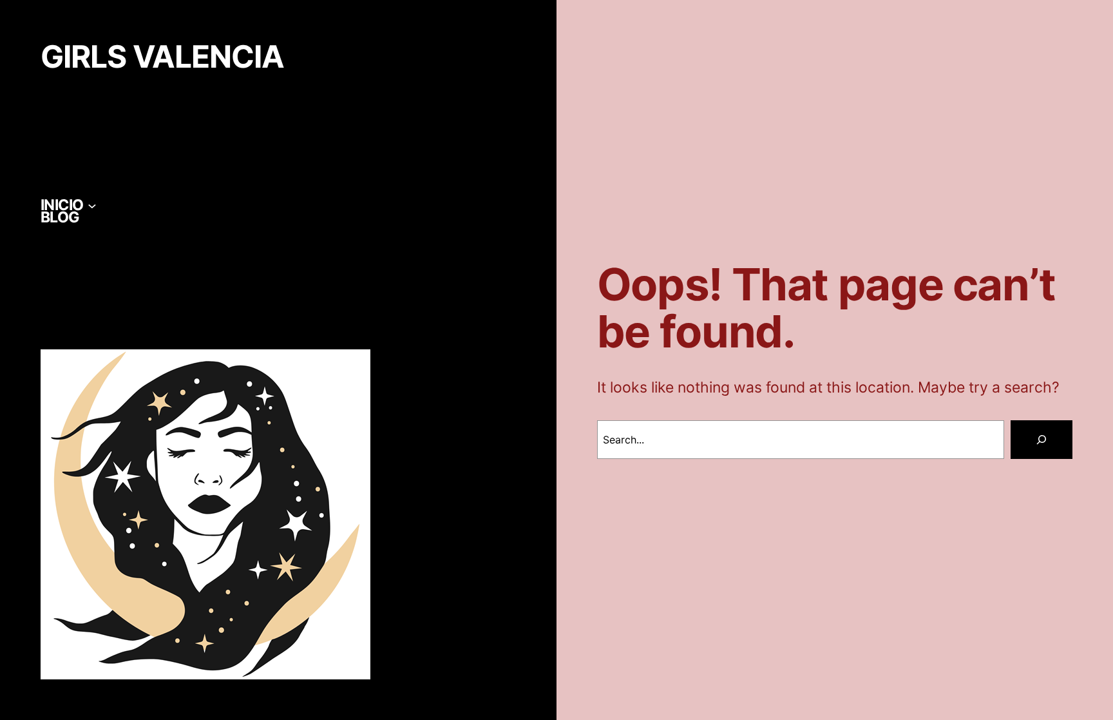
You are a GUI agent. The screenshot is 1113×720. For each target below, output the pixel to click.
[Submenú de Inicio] (92, 204)
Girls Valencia (163, 56)
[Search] (1041, 439)
